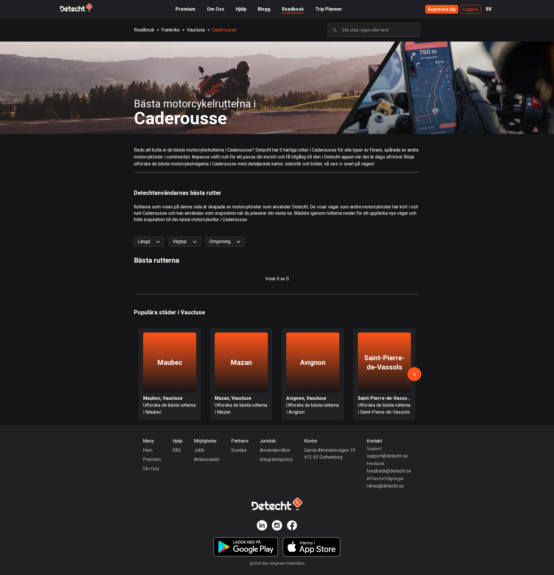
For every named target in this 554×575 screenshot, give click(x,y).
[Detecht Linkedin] (262, 526)
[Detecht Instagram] (277, 526)
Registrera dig (442, 9)
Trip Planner (328, 9)
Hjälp (241, 9)
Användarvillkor (275, 450)
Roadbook (293, 9)
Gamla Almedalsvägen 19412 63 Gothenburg (329, 453)
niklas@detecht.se (385, 486)
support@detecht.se (387, 456)
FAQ (177, 450)
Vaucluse (196, 30)
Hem (147, 450)
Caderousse (224, 30)
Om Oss (215, 9)
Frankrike (170, 30)
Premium (185, 9)
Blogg (264, 9)
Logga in (470, 9)
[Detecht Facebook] (292, 526)
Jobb (199, 450)
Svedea (238, 450)
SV (489, 9)
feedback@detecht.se (389, 471)
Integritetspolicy (276, 459)
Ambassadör (207, 459)
